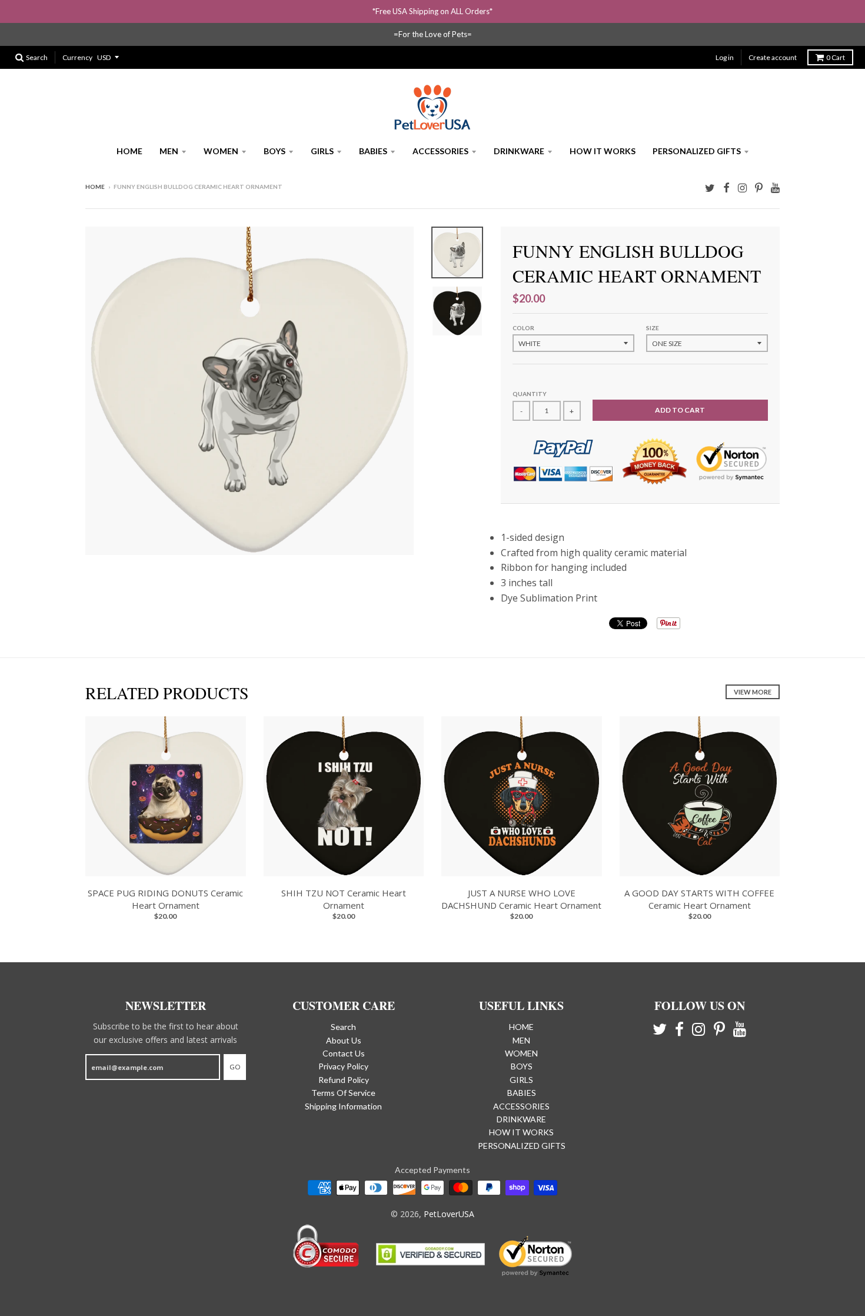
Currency (77, 57)
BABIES (373, 151)
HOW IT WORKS (603, 151)
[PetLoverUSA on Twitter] (710, 187)
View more (752, 692)
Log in (725, 57)
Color (523, 327)
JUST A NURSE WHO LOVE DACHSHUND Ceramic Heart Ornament (521, 899)
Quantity (530, 393)
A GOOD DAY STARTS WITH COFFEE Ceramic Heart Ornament (699, 899)
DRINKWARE (519, 151)
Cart (835, 57)
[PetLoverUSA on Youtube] (775, 187)
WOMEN (221, 151)
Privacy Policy (343, 1066)
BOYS (274, 151)
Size (652, 327)
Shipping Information (343, 1106)
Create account (772, 57)
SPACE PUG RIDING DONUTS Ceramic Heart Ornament (165, 899)
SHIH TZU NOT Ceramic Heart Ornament (343, 899)
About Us (343, 1040)
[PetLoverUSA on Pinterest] (759, 187)
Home (95, 186)
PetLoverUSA (449, 1213)
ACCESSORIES (440, 151)
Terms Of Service (343, 1093)
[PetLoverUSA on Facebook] (726, 187)
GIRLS (322, 151)
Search (343, 1027)
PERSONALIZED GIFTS (697, 151)
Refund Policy (343, 1080)
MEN (168, 151)
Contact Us (343, 1053)
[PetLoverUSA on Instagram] (742, 187)
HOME (129, 151)
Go (234, 1067)
